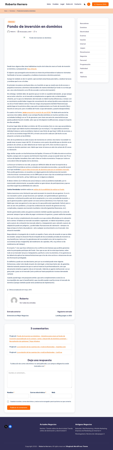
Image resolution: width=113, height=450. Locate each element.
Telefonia (83, 77)
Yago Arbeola (31, 69)
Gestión (83, 40)
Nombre (10, 392)
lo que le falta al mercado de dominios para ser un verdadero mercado (45, 169)
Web (53, 392)
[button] (100, 4)
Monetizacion (85, 52)
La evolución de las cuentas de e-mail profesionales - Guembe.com (41, 347)
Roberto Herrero (16, 4)
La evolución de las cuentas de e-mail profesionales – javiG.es (39, 352)
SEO (81, 73)
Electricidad (84, 32)
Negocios (83, 56)
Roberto (24, 298)
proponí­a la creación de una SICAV (36, 112)
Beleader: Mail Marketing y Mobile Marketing (91, 428)
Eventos (83, 36)
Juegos (82, 48)
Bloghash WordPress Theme (77, 446)
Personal (83, 60)
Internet (83, 44)
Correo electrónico (38, 392)
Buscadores (84, 23)
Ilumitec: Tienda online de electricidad (53, 428)
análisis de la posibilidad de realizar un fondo (48, 189)
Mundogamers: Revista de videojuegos (89, 434)
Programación (85, 64)
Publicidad (84, 68)
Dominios (11, 21)
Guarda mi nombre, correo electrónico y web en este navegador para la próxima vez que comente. (40, 401)
